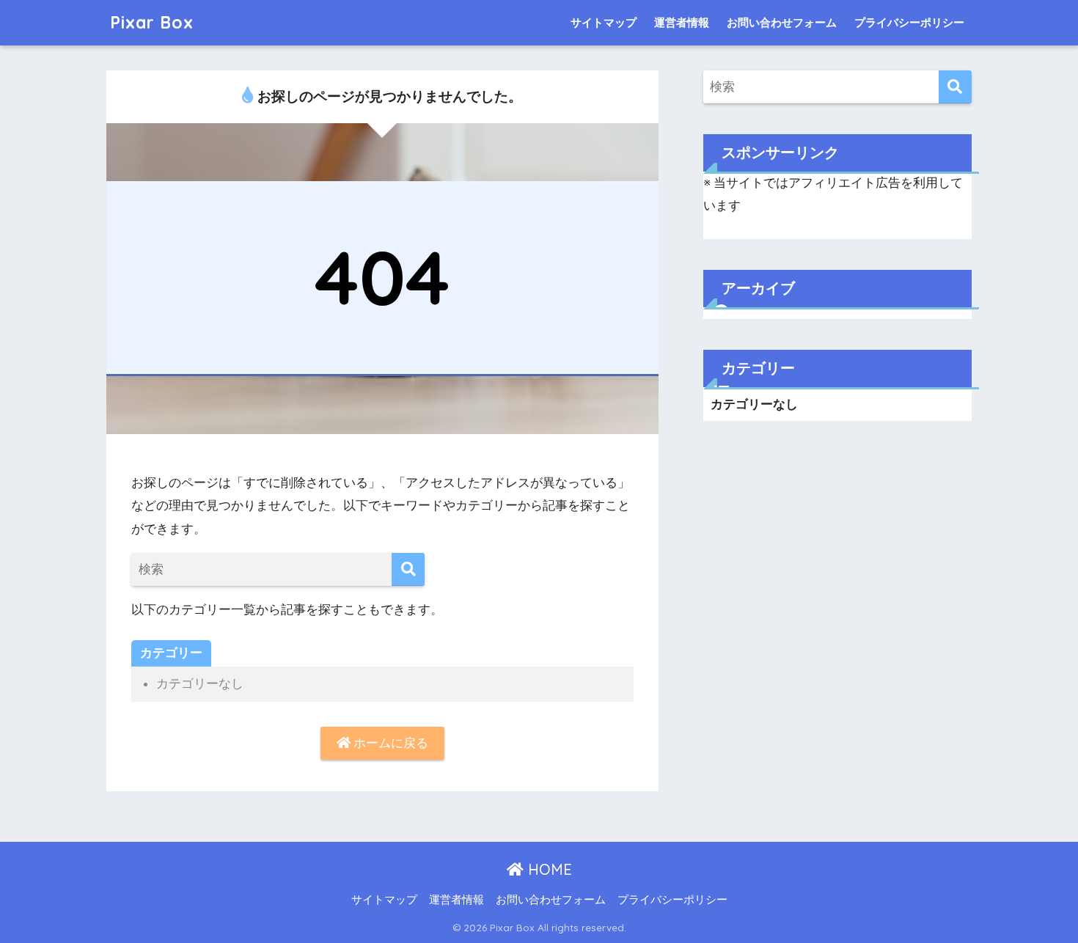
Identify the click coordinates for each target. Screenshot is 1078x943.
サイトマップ (604, 22)
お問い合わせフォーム (782, 22)
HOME (548, 869)
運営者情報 (681, 22)
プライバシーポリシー (909, 22)
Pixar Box (152, 22)
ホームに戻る (389, 742)
